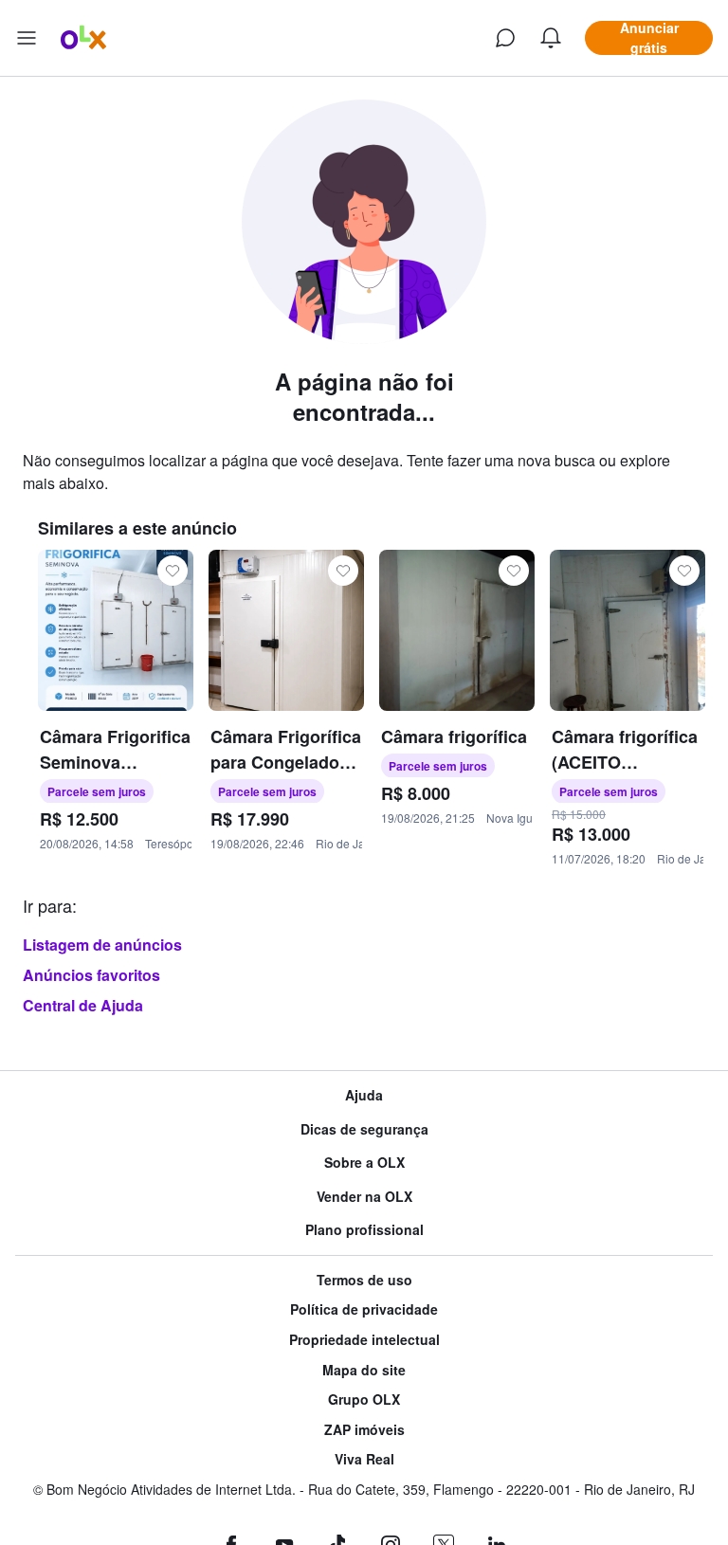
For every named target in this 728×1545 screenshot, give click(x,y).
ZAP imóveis (364, 1430)
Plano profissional (364, 1230)
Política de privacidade (364, 1309)
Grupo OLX (364, 1399)
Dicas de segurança (364, 1129)
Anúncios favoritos (91, 975)
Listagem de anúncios (102, 944)
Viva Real (364, 1459)
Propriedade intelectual (364, 1340)
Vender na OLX (364, 1197)
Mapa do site (364, 1370)
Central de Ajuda (83, 1005)
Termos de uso (364, 1280)
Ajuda (364, 1095)
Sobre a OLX (364, 1163)
